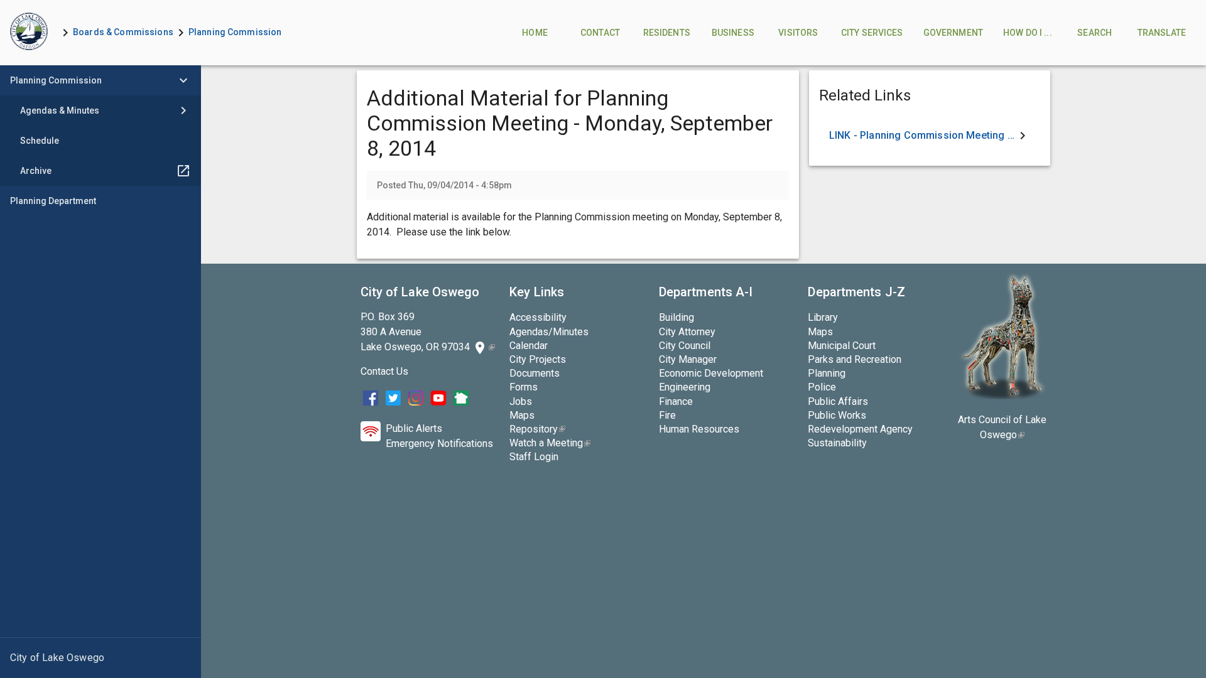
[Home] (29, 33)
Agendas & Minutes (59, 110)
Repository (537, 429)
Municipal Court (842, 346)
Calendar (528, 346)
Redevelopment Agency (860, 429)
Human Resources (699, 429)
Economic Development (711, 373)
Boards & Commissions (123, 32)
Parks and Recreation (854, 359)
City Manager (688, 359)
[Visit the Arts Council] (1002, 396)
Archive (36, 171)
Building (676, 317)
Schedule (39, 141)
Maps (522, 415)
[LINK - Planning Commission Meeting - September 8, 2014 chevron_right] (929, 136)
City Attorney (687, 332)
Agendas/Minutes (549, 332)
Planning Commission (235, 32)
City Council (684, 346)
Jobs (520, 401)
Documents (534, 373)
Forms (523, 387)
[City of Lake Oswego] (100, 658)
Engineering (684, 387)
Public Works (837, 415)
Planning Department (53, 201)
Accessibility (538, 317)
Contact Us (384, 371)
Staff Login (533, 457)
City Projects (537, 359)
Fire (667, 415)
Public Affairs (838, 401)
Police (822, 387)
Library (823, 317)
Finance (676, 401)
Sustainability (837, 443)
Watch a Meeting (549, 443)
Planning (826, 373)
